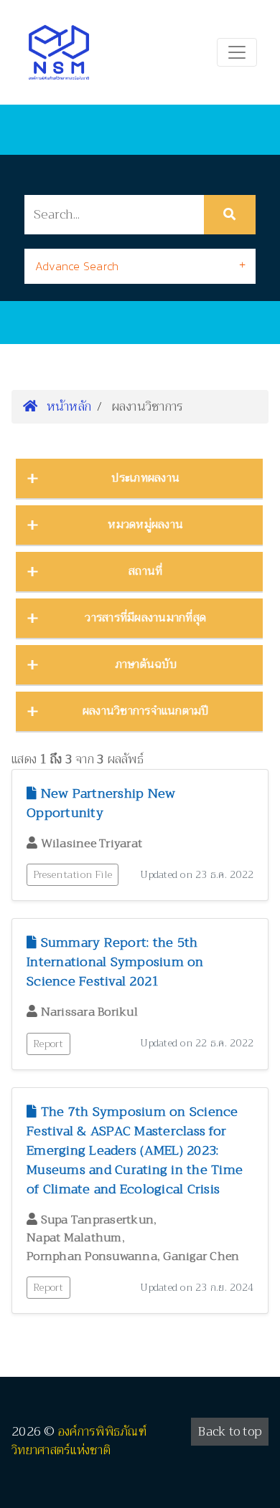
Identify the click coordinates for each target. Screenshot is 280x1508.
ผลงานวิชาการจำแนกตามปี (146, 711)
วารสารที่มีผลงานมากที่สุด (145, 618)
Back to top (229, 1431)
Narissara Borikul (89, 1012)
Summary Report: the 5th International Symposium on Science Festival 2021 (115, 962)
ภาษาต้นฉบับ (146, 664)
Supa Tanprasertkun (97, 1220)
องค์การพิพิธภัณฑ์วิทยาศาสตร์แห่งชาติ (78, 1441)
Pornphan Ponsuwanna (92, 1256)
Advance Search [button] (77, 266)
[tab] (140, 266)
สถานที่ (145, 571)
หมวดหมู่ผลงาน (145, 525)
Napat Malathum (74, 1238)
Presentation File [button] (72, 874)
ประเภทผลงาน (145, 478)
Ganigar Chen (201, 1256)
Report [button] (48, 1043)
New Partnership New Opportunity (101, 803)
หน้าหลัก (66, 406)
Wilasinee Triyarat (92, 844)
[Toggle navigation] (237, 52)
